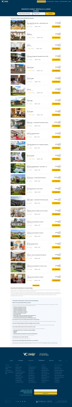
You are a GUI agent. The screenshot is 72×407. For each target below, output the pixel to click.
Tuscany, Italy (18, 368)
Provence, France (19, 370)
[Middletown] (18, 36)
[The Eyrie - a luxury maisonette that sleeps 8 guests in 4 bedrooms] (18, 256)
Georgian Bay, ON (45, 368)
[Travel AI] (41, 401)
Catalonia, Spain (18, 378)
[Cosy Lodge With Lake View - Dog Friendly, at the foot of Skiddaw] (18, 25)
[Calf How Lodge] (18, 80)
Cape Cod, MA (31, 370)
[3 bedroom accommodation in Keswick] (18, 234)
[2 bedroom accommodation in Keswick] (18, 223)
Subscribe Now (45, 393)
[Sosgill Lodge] (18, 102)
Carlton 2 (29, 45)
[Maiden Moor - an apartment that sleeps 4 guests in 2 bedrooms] (18, 124)
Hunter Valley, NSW (58, 373)
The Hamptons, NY (32, 368)
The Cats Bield (30, 111)
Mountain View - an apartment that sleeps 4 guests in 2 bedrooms (36, 177)
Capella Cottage (30, 67)
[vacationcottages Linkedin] (24, 401)
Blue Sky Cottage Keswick (32, 244)
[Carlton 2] (18, 47)
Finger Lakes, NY (31, 378)
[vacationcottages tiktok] (20, 401)
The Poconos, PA (31, 373)
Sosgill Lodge (29, 100)
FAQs (6, 373)
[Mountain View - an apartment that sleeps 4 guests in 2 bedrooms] (18, 179)
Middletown (29, 34)
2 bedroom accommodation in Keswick (35, 221)
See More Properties (36, 285)
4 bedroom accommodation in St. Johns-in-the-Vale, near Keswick (37, 266)
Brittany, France (18, 375)
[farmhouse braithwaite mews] (18, 135)
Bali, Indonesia (57, 378)
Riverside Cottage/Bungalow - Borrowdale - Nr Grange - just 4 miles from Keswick (37, 166)
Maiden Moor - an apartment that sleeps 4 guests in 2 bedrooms (37, 122)
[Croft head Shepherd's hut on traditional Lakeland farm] (18, 146)
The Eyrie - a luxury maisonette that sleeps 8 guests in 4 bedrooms (36, 255)
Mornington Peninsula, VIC (59, 370)
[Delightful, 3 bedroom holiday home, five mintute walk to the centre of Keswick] (18, 212)
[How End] (18, 91)
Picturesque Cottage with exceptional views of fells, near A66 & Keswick (38, 56)
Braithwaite (31, 90)
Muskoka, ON (44, 367)
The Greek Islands (19, 380)
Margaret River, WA (58, 368)
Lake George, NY (31, 380)
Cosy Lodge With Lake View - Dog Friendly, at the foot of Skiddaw (37, 23)
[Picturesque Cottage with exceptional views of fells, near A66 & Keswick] (18, 58)
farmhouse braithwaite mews (33, 133)
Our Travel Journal (8, 367)
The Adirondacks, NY (32, 367)
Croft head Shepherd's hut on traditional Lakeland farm (37, 144)
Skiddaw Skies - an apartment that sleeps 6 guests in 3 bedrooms (37, 199)
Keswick (28, 24)
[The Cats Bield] (18, 113)
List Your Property (8, 370)
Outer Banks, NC (31, 375)
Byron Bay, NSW (57, 367)
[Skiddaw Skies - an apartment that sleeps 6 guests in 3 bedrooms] (18, 201)
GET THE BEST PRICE (56, 26)
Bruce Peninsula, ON (45, 380)
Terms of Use (54, 395)
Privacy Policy (48, 395)
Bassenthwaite (32, 24)
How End (29, 89)
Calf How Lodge (30, 78)
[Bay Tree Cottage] (18, 157)
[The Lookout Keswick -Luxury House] (18, 190)
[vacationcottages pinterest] (18, 401)
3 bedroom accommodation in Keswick (35, 232)
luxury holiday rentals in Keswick (37, 343)
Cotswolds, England (19, 373)
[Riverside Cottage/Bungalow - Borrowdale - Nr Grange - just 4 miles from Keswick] (18, 168)
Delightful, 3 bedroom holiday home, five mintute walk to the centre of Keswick (37, 210)
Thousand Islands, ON (45, 373)
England (28, 35)
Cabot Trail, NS (44, 375)
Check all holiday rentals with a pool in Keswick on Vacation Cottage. (23, 335)
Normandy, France (19, 367)
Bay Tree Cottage (30, 155)
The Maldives (57, 380)
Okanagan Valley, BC (45, 370)
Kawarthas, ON (44, 378)
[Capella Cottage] (18, 69)
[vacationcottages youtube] (22, 401)
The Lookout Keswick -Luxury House (34, 188)
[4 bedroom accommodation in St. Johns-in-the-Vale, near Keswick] (18, 267)
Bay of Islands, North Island (59, 375)
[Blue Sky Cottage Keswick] (18, 245)
